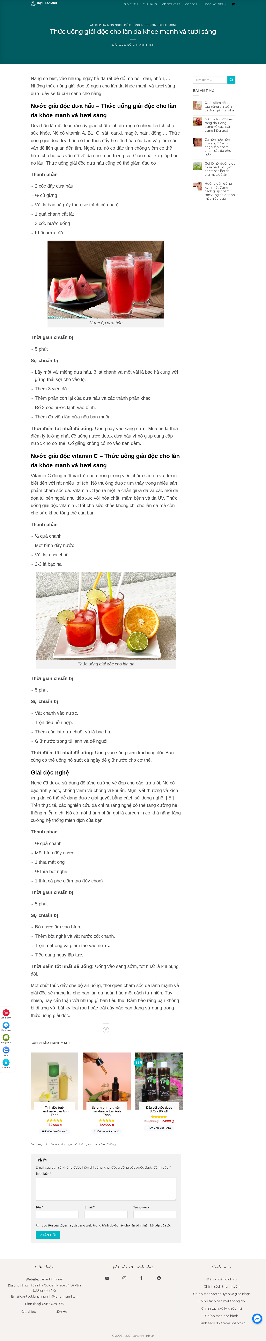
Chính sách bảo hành (221, 1316)
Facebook (6, 1030)
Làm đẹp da (97, 25)
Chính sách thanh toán (222, 1286)
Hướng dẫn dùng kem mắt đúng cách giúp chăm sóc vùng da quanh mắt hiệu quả (219, 191)
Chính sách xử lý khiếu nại (221, 1308)
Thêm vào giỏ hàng (54, 1131)
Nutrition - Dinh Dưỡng (159, 25)
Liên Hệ (61, 1312)
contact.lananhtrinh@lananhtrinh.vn (49, 1296)
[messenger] (257, 1319)
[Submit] (231, 80)
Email (89, 1207)
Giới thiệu (131, 4)
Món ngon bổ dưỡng (123, 25)
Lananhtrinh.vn (51, 1279)
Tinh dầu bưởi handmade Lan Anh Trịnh (55, 1111)
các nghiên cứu (74, 805)
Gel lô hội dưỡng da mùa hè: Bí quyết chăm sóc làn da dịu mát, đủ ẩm (219, 169)
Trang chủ (6, 1042)
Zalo (6, 1055)
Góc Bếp (191, 4)
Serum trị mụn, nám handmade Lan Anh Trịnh (106, 1111)
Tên (39, 1207)
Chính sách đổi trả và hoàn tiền (222, 1323)
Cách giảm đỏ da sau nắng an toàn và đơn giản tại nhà (219, 106)
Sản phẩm (6, 1017)
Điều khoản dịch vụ (221, 1279)
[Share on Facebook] (106, 1030)
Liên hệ (6, 1067)
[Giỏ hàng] (233, 4)
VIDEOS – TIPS (171, 4)
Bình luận (43, 1173)
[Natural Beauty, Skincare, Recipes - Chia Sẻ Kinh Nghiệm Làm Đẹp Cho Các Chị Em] (50, 3)
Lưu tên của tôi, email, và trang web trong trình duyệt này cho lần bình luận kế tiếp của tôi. (106, 1225)
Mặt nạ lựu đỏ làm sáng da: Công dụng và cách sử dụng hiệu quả (218, 124)
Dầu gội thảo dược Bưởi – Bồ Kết (159, 1109)
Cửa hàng (150, 4)
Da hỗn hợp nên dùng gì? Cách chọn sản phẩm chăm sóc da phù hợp (217, 147)
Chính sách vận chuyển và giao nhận (221, 1294)
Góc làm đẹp (214, 4)
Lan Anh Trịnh (143, 44)
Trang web (141, 1207)
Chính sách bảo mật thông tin (221, 1301)
